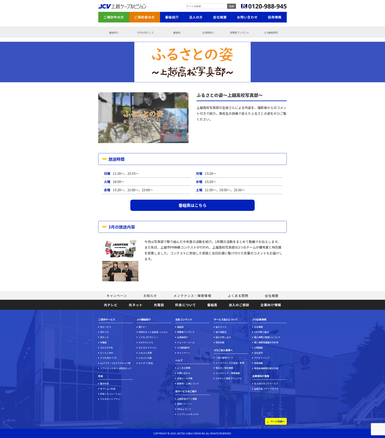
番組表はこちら (192, 205)
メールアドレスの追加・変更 (230, 362)
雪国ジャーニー (184, 403)
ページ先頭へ (277, 421)
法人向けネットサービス (266, 383)
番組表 (176, 32)
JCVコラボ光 (106, 347)
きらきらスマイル (147, 347)
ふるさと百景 (145, 352)
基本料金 (104, 383)
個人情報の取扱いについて (267, 337)
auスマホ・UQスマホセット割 (115, 363)
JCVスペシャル (146, 342)
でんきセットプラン (110, 398)
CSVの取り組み (261, 331)
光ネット (135, 304)
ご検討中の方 (113, 17)
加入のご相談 (239, 304)
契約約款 (220, 342)
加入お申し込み (223, 337)
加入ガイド (221, 326)
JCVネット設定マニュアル (228, 378)
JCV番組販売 (271, 32)
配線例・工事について (188, 383)
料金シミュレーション (111, 393)
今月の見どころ (145, 32)
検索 (231, 6)
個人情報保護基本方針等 (266, 342)
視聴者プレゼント (239, 32)
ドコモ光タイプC (108, 357)
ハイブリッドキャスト (188, 414)
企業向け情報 (270, 304)
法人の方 (196, 17)
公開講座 (258, 347)
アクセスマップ (261, 357)
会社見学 (258, 352)
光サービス (105, 326)
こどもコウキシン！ (148, 337)
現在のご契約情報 (224, 367)
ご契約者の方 (144, 17)
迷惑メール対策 (184, 378)
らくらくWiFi (106, 352)
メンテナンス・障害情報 (192, 295)
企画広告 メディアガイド (266, 388)
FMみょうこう (184, 409)
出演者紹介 (208, 32)
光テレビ (111, 304)
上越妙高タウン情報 (187, 398)
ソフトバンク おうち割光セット (116, 368)
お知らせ (150, 295)
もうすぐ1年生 (146, 363)
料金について (185, 304)
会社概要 (220, 17)
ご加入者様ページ (224, 357)
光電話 (159, 304)
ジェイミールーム (186, 342)
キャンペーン (116, 295)
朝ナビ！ (143, 326)
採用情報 (275, 17)
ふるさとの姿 (145, 357)
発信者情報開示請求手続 (266, 368)
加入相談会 (221, 331)
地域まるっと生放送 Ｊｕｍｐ (153, 331)
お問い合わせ (247, 17)
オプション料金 (108, 388)
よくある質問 (238, 295)
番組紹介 (172, 17)
